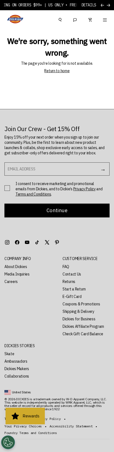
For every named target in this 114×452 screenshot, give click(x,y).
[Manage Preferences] (8, 442)
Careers (11, 281)
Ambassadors (15, 361)
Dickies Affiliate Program (83, 326)
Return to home (56, 70)
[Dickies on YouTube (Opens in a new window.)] (27, 242)
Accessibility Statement (71, 426)
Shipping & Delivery (78, 311)
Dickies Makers (16, 368)
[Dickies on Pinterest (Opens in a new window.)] (57, 242)
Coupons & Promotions (81, 304)
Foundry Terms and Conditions (30, 433)
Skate (9, 353)
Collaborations (16, 376)
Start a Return (74, 289)
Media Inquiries (17, 274)
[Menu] (105, 19)
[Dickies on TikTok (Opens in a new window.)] (37, 242)
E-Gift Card (72, 296)
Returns (69, 281)
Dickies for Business (79, 318)
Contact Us (72, 274)
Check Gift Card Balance (83, 333)
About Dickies (15, 266)
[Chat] (75, 19)
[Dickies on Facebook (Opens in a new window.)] (17, 242)
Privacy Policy (84, 188)
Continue (56, 210)
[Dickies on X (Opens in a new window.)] (47, 242)
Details (88, 5)
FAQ (66, 266)
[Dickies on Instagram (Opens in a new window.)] (7, 242)
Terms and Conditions (33, 194)
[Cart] (90, 19)
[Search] (60, 19)
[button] (27, 258)
